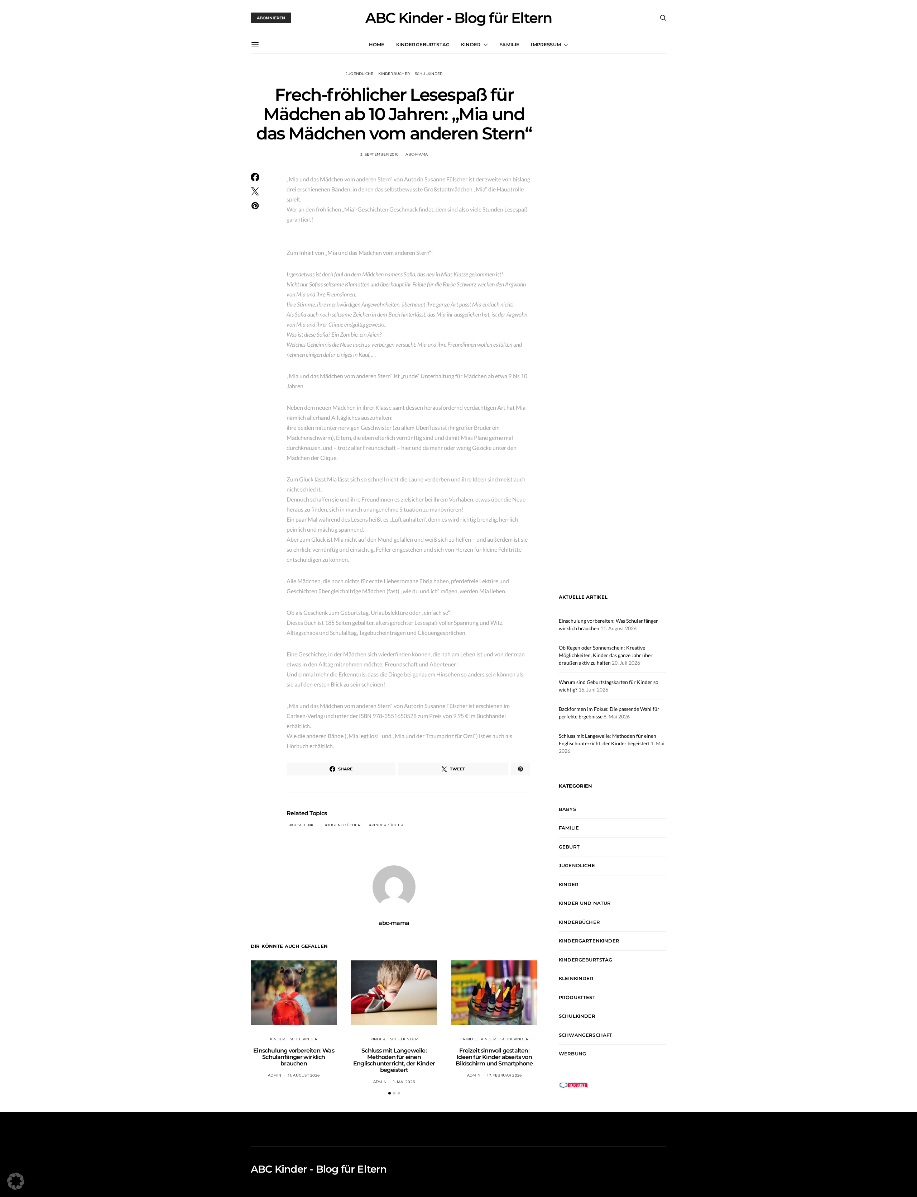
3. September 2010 (379, 154)
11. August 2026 (304, 1075)
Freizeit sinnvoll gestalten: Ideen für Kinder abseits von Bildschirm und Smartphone (494, 1057)
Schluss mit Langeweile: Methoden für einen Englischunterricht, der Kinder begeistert (394, 1060)
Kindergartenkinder (589, 941)
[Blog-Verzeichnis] (573, 1084)
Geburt (569, 847)
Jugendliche (360, 73)
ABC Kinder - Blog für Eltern (458, 18)
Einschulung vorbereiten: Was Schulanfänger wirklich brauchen (293, 1057)
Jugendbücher (343, 825)
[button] (389, 1093)
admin (274, 1075)
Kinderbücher (394, 73)
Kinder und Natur (585, 903)
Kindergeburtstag (423, 44)
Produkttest (577, 997)
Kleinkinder (576, 978)
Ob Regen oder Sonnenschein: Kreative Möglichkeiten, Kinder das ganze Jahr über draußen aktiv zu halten (606, 655)
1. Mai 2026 (404, 1081)
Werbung (572, 1053)
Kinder (471, 44)
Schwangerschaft (585, 1035)
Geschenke (304, 825)
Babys (567, 809)
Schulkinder (429, 73)
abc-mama (416, 154)
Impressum (546, 44)
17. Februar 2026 (504, 1075)
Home (377, 44)
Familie (509, 44)
